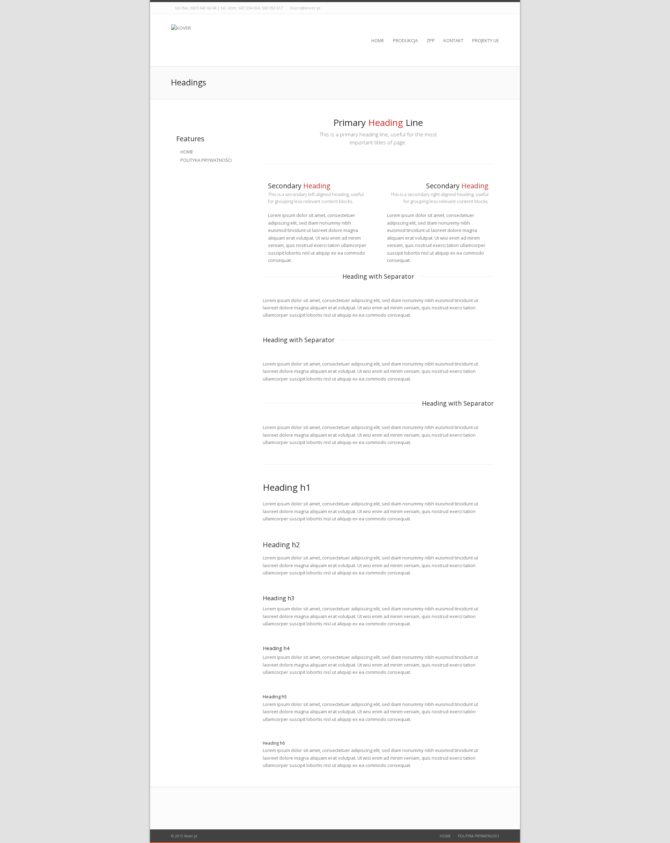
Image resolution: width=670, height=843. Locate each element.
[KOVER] (181, 40)
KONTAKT (453, 40)
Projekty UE (485, 40)
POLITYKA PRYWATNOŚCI (206, 160)
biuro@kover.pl (305, 7)
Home (377, 40)
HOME (186, 152)
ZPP (430, 40)
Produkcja (405, 40)
